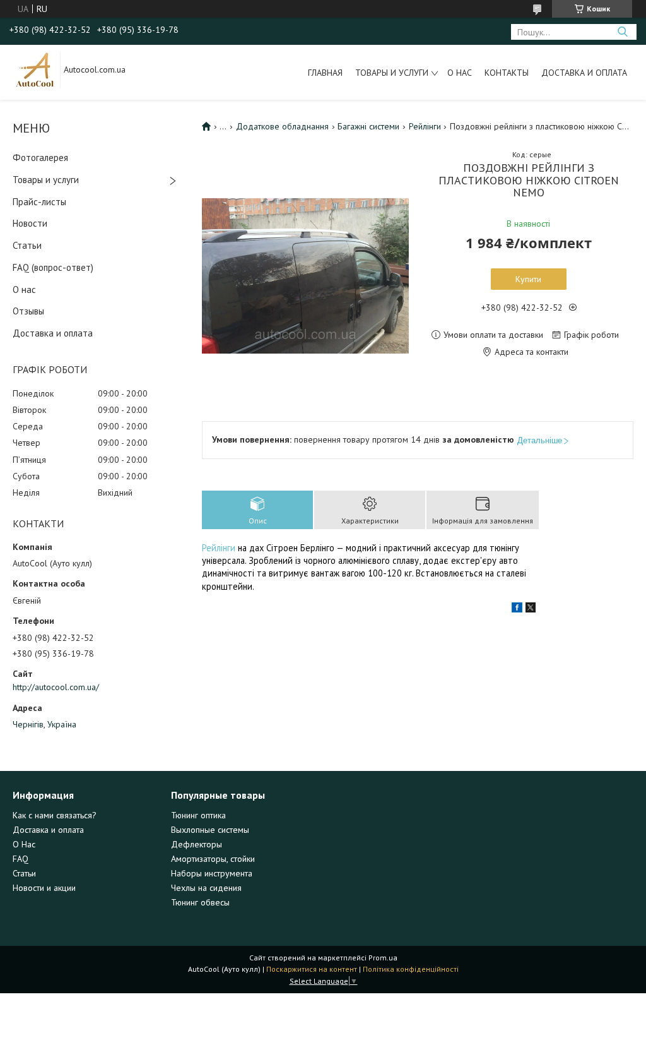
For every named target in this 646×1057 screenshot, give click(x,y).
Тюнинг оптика (198, 815)
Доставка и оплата (584, 72)
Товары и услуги (391, 72)
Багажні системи (368, 126)
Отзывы (28, 311)
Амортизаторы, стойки (213, 858)
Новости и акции (44, 887)
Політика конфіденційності (411, 969)
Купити (528, 279)
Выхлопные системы (210, 829)
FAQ (20, 858)
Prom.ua (382, 957)
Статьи (27, 245)
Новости (30, 223)
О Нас (24, 844)
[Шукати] (622, 32)
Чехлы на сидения (206, 887)
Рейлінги (425, 126)
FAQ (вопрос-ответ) (53, 267)
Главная (325, 72)
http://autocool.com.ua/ (56, 687)
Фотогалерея (40, 158)
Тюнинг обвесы (200, 902)
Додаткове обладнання (282, 126)
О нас (459, 72)
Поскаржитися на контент (311, 969)
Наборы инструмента (211, 873)
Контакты (506, 72)
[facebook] (517, 609)
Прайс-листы (39, 202)
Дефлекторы (196, 844)
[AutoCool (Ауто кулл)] (35, 69)
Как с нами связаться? (55, 815)
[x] (531, 609)
